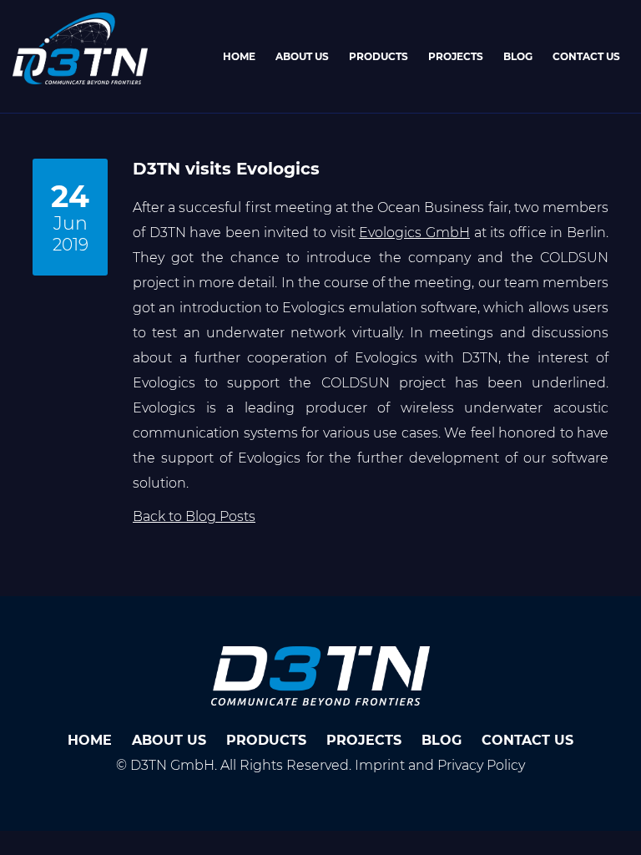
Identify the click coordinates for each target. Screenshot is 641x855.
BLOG (517, 56)
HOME (239, 56)
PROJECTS (455, 56)
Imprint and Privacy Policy (440, 765)
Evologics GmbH (414, 232)
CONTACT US (586, 56)
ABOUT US (302, 56)
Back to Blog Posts (194, 516)
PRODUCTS (378, 56)
